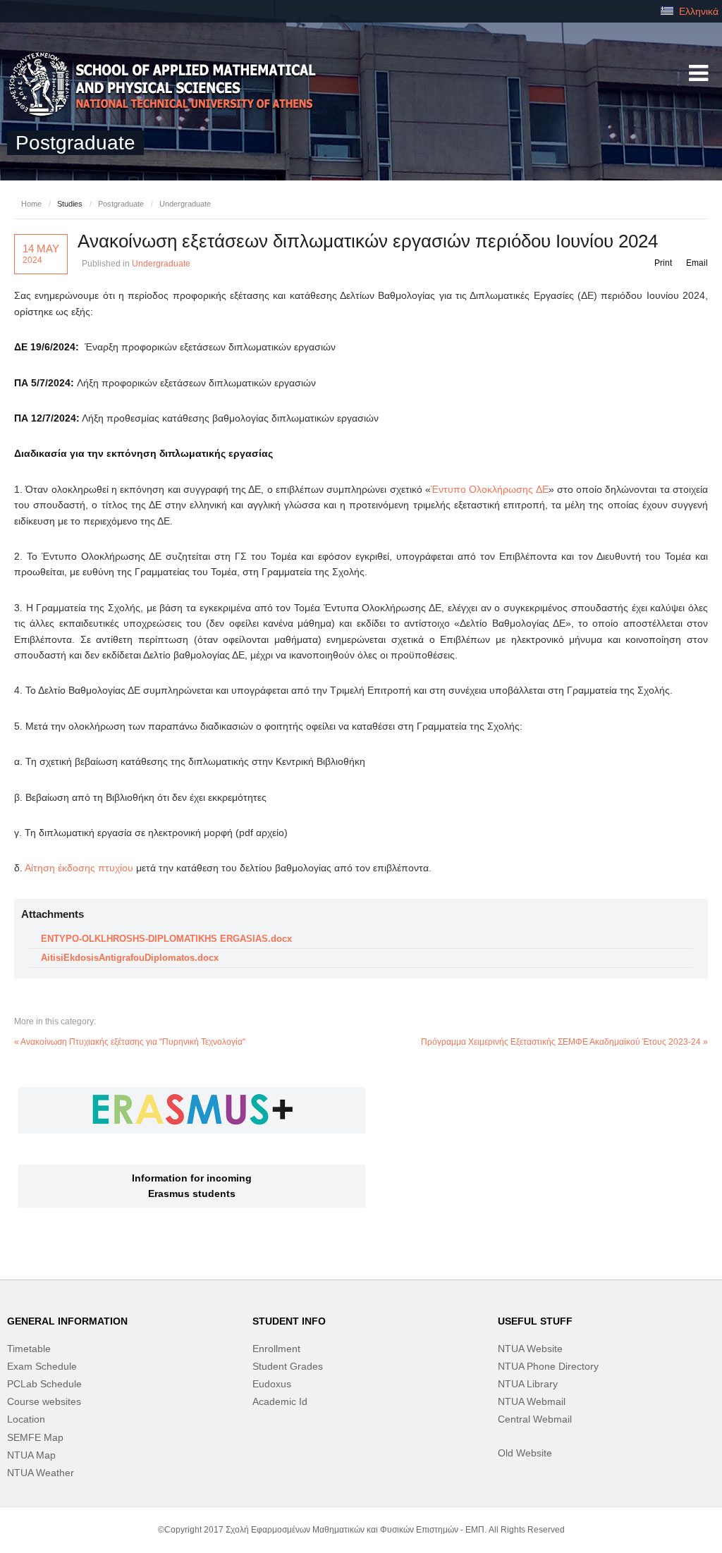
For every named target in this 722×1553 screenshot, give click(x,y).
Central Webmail (535, 1419)
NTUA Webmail (531, 1401)
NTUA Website (530, 1348)
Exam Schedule (42, 1366)
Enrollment (276, 1348)
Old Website (525, 1453)
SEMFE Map (35, 1437)
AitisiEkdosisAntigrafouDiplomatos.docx (130, 957)
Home (31, 204)
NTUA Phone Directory (548, 1366)
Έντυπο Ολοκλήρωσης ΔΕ (490, 489)
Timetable (29, 1348)
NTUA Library (528, 1383)
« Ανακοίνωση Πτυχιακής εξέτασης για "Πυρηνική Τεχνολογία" (129, 1042)
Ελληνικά (697, 11)
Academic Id (279, 1401)
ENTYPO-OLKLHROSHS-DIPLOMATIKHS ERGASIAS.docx (166, 938)
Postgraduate (121, 204)
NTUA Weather (40, 1472)
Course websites (44, 1401)
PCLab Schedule (44, 1383)
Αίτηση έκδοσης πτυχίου (79, 867)
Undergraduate (185, 204)
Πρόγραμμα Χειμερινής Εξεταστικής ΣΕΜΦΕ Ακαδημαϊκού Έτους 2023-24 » (564, 1042)
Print (663, 263)
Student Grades (287, 1366)
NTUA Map (31, 1455)
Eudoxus (271, 1383)
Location (26, 1419)
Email (697, 263)
